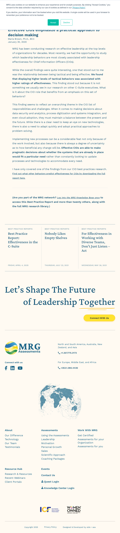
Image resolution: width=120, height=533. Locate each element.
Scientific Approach (53, 454)
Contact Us (48, 475)
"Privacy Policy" (78, 7)
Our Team (11, 443)
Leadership (48, 439)
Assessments (49, 430)
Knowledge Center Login (59, 488)
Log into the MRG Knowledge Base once (78, 197)
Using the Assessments (55, 435)
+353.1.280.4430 (69, 368)
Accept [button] (53, 22)
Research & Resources (18, 473)
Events (45, 468)
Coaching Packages (53, 458)
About (8, 430)
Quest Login (51, 481)
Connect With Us (99, 318)
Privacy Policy (50, 527)
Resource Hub (13, 468)
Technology (12, 439)
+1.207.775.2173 (69, 353)
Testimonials (12, 446)
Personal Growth (51, 446)
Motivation (47, 443)
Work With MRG (88, 430)
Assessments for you (90, 446)
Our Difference (14, 435)
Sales (44, 450)
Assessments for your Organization (91, 441)
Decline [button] (66, 22)
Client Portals (13, 481)
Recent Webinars (15, 477)
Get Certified (85, 435)
